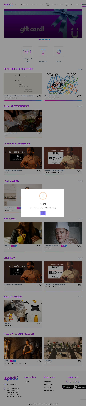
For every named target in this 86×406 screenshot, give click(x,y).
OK (43, 213)
